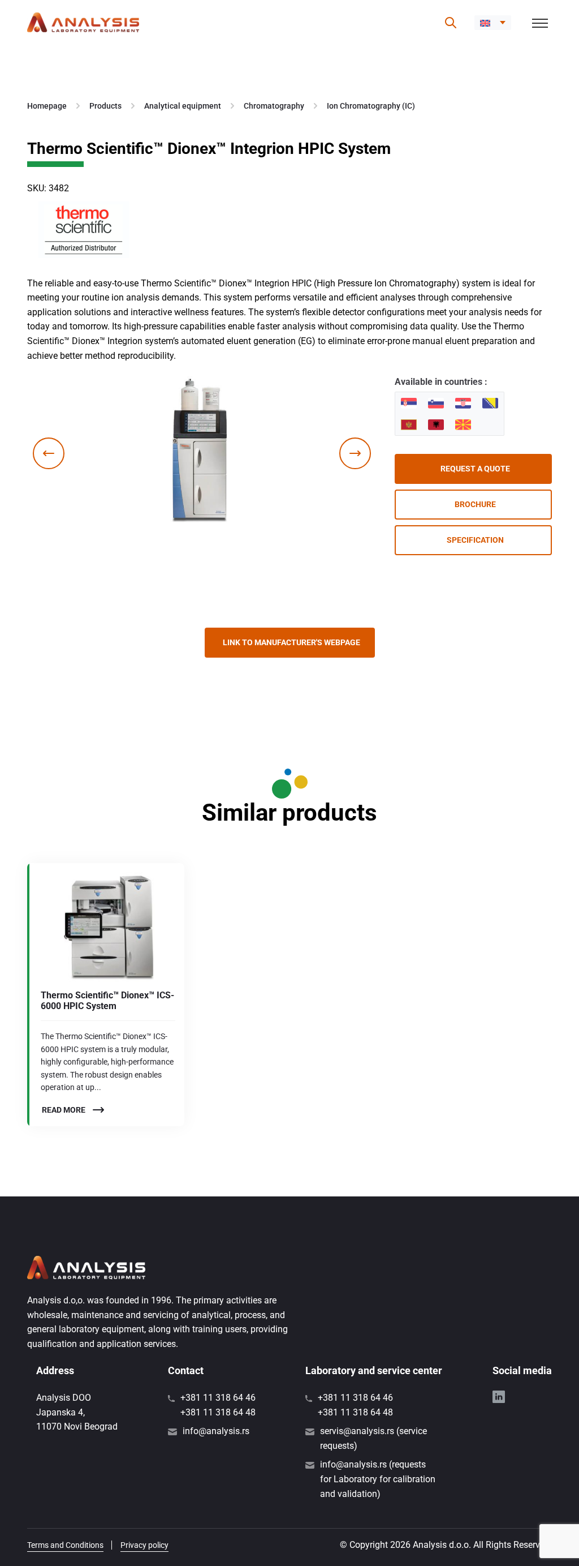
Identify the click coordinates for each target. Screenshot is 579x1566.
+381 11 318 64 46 (218, 1397)
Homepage (47, 105)
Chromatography (274, 105)
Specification (475, 539)
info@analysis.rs (216, 1431)
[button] (492, 22)
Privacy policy (144, 1545)
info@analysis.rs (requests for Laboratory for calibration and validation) (377, 1479)
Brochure (475, 504)
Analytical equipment (182, 105)
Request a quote (475, 468)
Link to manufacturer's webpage (291, 642)
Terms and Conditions (65, 1545)
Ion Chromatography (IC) (371, 105)
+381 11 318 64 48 (218, 1412)
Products (105, 105)
